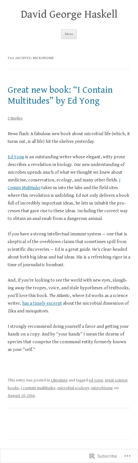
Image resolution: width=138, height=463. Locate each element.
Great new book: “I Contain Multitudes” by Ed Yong (60, 95)
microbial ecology (73, 388)
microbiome (102, 388)
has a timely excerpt (42, 303)
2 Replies (15, 118)
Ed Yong (16, 157)
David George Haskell (69, 14)
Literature (59, 380)
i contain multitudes (38, 388)
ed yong (96, 380)
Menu (69, 34)
